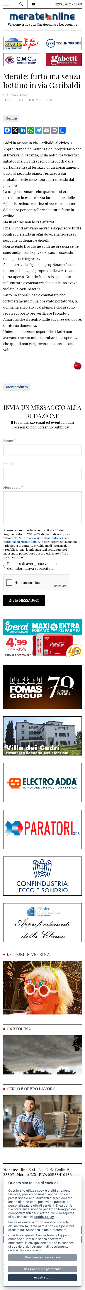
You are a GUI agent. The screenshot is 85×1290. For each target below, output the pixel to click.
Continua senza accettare (42, 1257)
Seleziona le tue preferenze (42, 1269)
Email (8, 464)
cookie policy (44, 1217)
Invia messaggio (24, 600)
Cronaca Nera (15, 95)
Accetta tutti (42, 1277)
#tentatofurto (16, 387)
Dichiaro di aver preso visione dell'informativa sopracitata (32, 566)
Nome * (9, 440)
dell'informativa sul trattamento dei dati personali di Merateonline (36, 540)
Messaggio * (13, 487)
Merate (11, 118)
